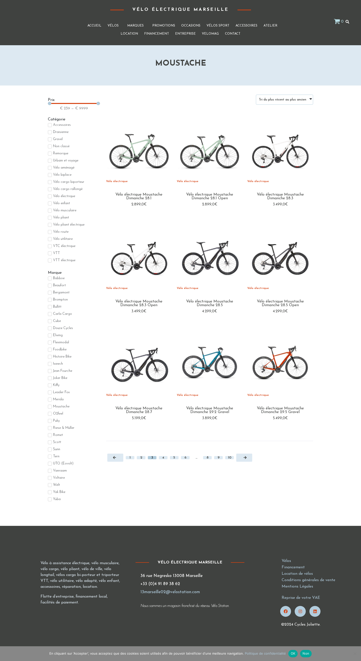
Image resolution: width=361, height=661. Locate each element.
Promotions (163, 25)
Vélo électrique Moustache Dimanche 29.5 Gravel (280, 410)
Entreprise (185, 33)
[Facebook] (285, 611)
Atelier (270, 25)
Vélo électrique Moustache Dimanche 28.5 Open (280, 303)
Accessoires (246, 25)
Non (306, 653)
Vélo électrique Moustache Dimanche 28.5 (209, 303)
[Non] (354, 653)
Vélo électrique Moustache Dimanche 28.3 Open (138, 303)
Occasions (190, 25)
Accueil (94, 25)
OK (293, 653)
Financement (156, 33)
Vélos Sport (218, 25)
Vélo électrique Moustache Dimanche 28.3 (280, 196)
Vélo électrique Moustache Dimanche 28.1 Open (209, 196)
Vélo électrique (117, 181)
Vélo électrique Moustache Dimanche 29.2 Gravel (209, 410)
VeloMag (210, 33)
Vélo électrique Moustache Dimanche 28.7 (138, 410)
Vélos (113, 25)
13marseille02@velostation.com (170, 592)
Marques (135, 25)
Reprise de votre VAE (301, 598)
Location (129, 33)
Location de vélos (297, 574)
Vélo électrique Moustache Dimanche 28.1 (138, 196)
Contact (232, 33)
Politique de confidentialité (265, 653)
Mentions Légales (297, 587)
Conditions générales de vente (308, 580)
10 (229, 457)
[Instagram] (300, 611)
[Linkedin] (314, 611)
